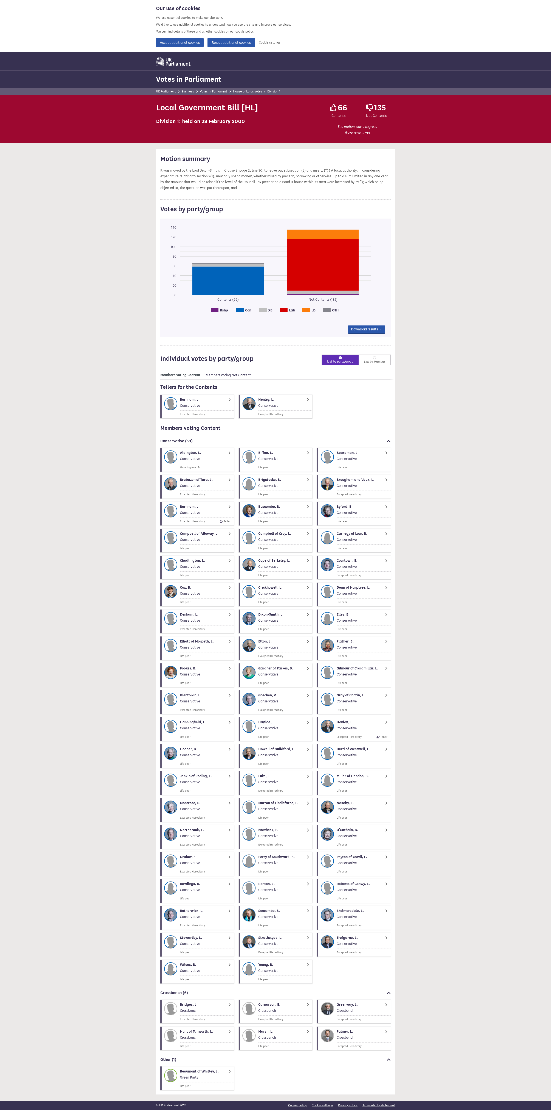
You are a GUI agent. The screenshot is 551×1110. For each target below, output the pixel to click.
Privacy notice (348, 1105)
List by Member (374, 362)
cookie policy (244, 31)
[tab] (180, 376)
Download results (365, 329)
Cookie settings (269, 42)
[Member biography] (197, 406)
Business (188, 91)
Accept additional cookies (180, 43)
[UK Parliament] (173, 61)
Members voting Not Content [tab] (228, 375)
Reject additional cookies (231, 43)
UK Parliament (166, 91)
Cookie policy (297, 1105)
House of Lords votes (247, 91)
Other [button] (168, 1059)
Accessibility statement (378, 1105)
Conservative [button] (176, 441)
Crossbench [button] (174, 992)
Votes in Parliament (188, 79)
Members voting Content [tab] (180, 375)
